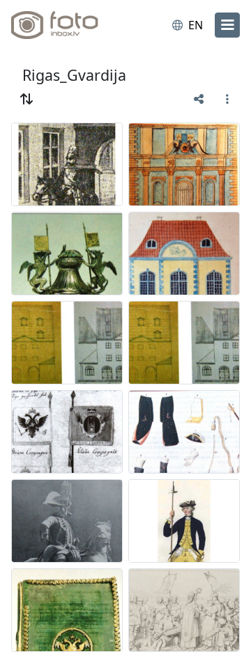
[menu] (227, 25)
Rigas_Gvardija (74, 75)
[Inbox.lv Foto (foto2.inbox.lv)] (68, 25)
